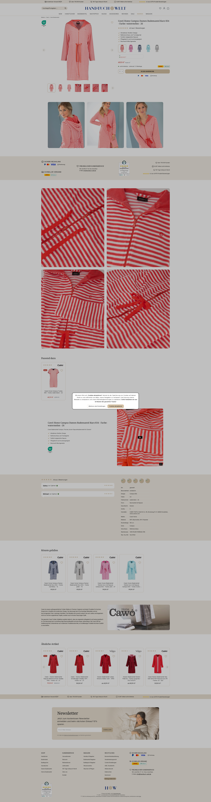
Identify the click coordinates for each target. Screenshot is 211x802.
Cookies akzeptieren (115, 406)
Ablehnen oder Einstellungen (97, 406)
